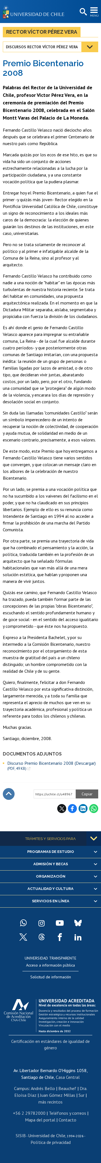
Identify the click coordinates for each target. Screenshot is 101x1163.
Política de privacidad (51, 1142)
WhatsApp (93, 808)
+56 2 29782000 (29, 1113)
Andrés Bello (43, 1088)
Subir (9, 794)
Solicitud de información (50, 976)
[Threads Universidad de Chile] (42, 937)
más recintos (50, 1102)
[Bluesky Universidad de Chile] (78, 923)
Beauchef (67, 1088)
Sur (81, 1095)
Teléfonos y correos (67, 1113)
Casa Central (68, 1077)
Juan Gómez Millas (57, 1095)
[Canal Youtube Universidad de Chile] (60, 923)
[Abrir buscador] (83, 12)
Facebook (72, 808)
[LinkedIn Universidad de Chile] (78, 937)
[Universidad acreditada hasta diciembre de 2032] (51, 1014)
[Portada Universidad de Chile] (35, 11)
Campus (21, 1088)
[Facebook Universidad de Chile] (60, 937)
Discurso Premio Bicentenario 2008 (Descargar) (51, 766)
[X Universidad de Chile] (23, 937)
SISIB (21, 1135)
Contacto (67, 1120)
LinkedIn (83, 808)
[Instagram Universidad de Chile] (42, 923)
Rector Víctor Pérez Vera (41, 32)
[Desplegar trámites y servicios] (93, 838)
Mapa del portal (40, 1120)
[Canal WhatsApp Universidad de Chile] (23, 923)
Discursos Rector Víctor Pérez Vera (42, 46)
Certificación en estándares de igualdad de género (50, 1044)
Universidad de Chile (46, 1135)
